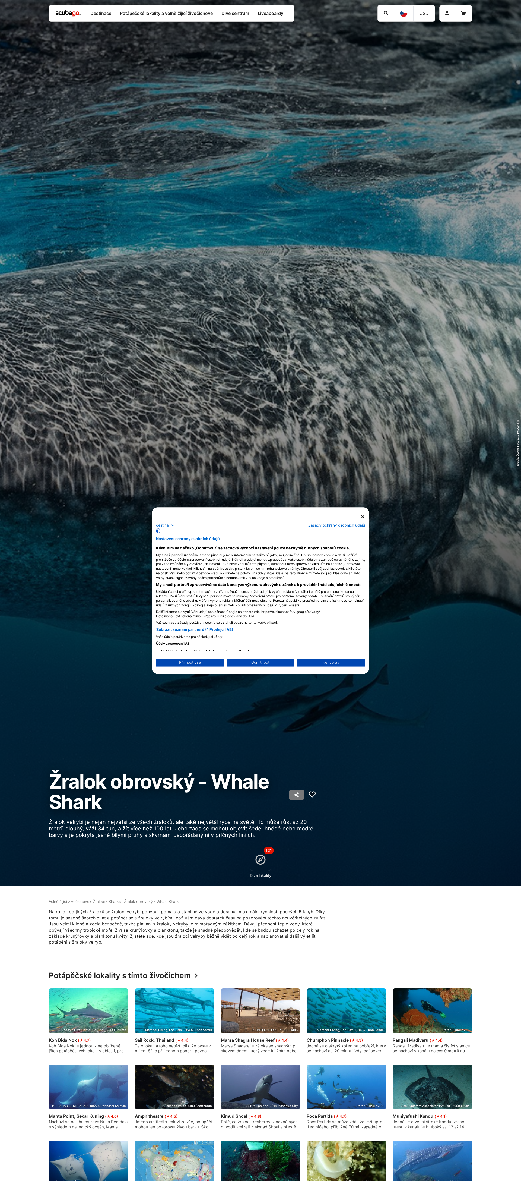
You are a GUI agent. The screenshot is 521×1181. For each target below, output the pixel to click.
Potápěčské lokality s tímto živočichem (120, 975)
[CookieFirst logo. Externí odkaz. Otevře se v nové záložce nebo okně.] (158, 530)
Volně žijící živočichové (69, 901)
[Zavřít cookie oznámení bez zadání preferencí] (363, 516)
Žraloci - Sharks (107, 901)
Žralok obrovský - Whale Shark (151, 901)
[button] (165, 525)
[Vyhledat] (386, 13)
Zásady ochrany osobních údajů (336, 525)
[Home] (68, 13)
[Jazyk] (403, 13)
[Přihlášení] (447, 13)
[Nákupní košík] (463, 13)
